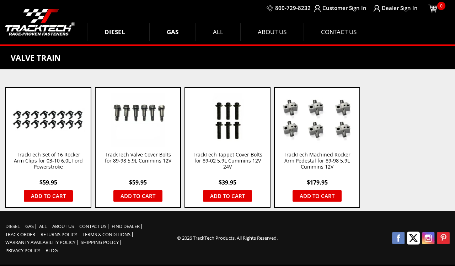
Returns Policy (59, 234)
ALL (43, 226)
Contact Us (92, 226)
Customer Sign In (344, 7)
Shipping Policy (100, 242)
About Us (63, 226)
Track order (20, 234)
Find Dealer (126, 226)
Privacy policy (22, 250)
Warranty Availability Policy (40, 242)
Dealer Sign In (400, 7)
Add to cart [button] (48, 196)
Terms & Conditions (106, 234)
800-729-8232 (293, 7)
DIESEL (12, 226)
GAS (29, 226)
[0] (432, 7)
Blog (52, 250)
